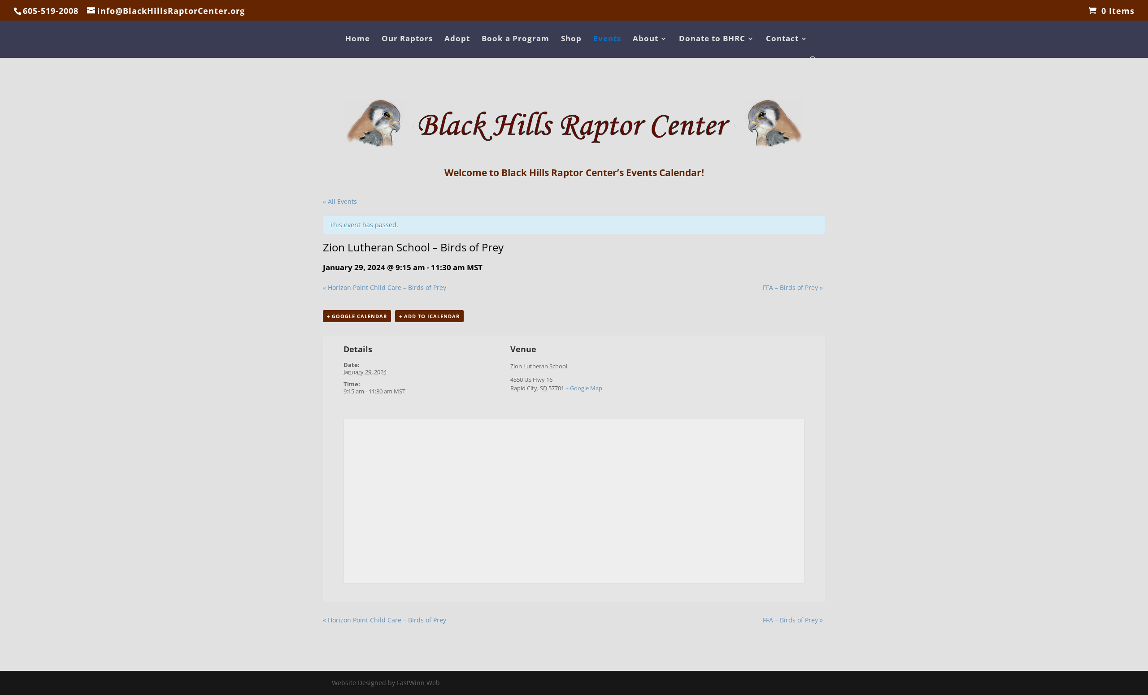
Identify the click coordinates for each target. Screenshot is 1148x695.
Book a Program (515, 39)
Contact (782, 39)
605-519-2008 (50, 10)
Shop (571, 39)
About (645, 39)
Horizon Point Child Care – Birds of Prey (384, 287)
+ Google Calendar (357, 316)
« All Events (340, 201)
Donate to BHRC (712, 39)
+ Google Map (583, 388)
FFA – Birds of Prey (793, 287)
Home (357, 39)
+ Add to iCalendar (429, 316)
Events (607, 39)
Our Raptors (407, 39)
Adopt (457, 39)
